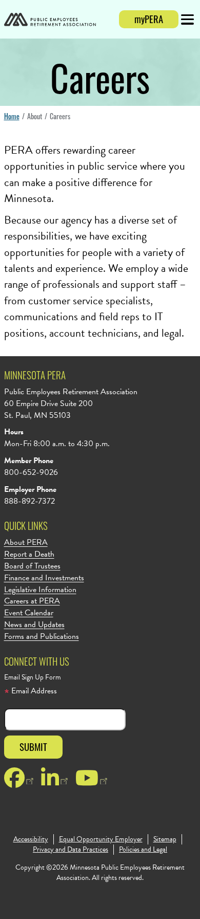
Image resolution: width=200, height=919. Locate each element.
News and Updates (34, 625)
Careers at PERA (32, 601)
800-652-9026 (31, 472)
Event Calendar (28, 613)
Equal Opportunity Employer (101, 839)
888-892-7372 (29, 501)
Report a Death (29, 554)
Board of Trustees (32, 566)
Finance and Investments (44, 578)
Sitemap (164, 839)
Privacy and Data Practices (70, 849)
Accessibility (30, 839)
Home (11, 116)
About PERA (26, 542)
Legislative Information (40, 590)
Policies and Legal (143, 849)
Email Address (33, 691)
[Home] (50, 21)
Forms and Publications (41, 636)
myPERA (148, 19)
